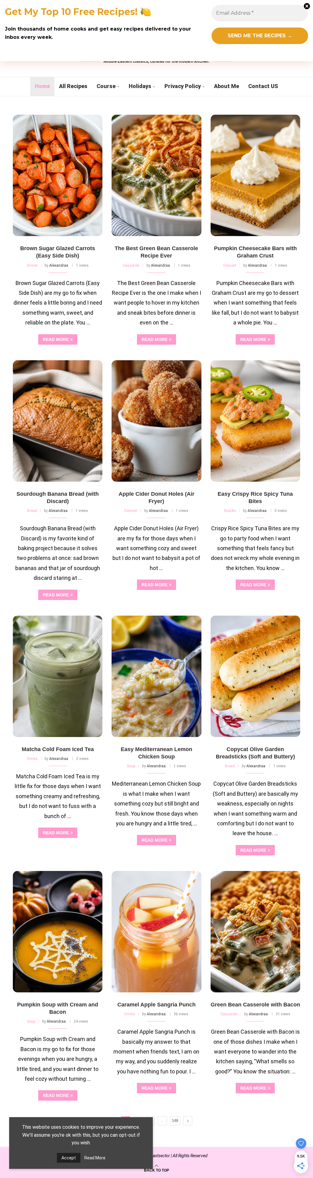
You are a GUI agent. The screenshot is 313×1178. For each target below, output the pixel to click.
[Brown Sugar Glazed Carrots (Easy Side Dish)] (57, 175)
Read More (94, 1158)
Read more (56, 339)
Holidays (140, 86)
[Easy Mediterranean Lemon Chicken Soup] (156, 676)
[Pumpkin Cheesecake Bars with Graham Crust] (255, 175)
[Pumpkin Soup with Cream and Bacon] (57, 931)
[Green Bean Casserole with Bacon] (255, 931)
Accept (68, 1157)
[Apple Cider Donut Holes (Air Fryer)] (156, 421)
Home (42, 86)
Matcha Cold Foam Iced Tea (58, 749)
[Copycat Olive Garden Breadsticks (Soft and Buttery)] (255, 676)
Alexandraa (58, 265)
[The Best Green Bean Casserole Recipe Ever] (156, 175)
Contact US (263, 86)
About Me (226, 86)
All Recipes (73, 86)
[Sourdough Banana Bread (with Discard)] (57, 421)
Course (106, 86)
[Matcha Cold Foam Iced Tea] (57, 676)
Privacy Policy (182, 86)
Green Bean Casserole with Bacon (255, 1005)
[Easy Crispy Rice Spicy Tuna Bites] (255, 421)
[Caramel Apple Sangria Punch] (156, 931)
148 (175, 1120)
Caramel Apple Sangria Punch (156, 1005)
